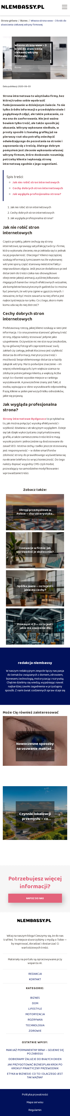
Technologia (35, 1025)
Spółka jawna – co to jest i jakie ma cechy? (35, 588)
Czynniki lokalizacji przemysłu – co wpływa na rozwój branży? (35, 816)
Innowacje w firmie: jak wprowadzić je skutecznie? (35, 550)
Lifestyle (35, 1008)
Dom (35, 1003)
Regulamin (34, 1110)
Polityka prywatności (35, 1094)
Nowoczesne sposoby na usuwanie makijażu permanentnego (35, 746)
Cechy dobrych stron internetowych (38, 188)
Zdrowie (35, 1031)
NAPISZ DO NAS (35, 898)
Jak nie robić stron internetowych (36, 182)
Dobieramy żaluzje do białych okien (34, 1059)
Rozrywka (35, 1019)
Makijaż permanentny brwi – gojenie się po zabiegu (35, 1052)
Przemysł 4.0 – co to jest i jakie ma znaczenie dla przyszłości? (35, 626)
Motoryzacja (35, 1014)
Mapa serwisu (35, 1102)
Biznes (24, 21)
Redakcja (35, 974)
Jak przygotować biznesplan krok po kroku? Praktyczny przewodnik (34, 1066)
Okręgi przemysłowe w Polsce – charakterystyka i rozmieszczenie (35, 512)
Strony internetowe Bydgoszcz (24, 419)
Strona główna (9, 21)
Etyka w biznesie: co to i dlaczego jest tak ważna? (35, 1075)
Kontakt (35, 979)
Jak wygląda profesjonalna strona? (37, 194)
